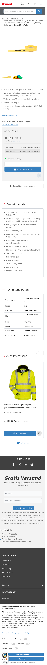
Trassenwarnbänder (36, 20)
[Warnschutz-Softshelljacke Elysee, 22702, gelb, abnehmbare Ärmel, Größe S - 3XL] (23, 383)
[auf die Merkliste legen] (39, 175)
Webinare (6, 576)
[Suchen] (39, 11)
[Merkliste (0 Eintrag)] (28, 4)
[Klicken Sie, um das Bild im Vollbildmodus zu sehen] (23, 48)
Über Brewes (7, 560)
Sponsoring (6, 568)
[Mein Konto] (22, 4)
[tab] (18, 443)
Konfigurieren (21, 433)
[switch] (5, 662)
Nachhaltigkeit (8, 572)
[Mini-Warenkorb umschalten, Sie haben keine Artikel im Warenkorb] (34, 4)
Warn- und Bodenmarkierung (15, 20)
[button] (23, 555)
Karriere (5, 564)
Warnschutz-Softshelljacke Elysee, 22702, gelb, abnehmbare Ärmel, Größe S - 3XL (20, 406)
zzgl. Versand (16, 141)
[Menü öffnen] (40, 4)
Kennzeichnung (17, 18)
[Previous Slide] (37, 353)
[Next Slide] (42, 353)
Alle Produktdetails (9, 115)
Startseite (5, 18)
